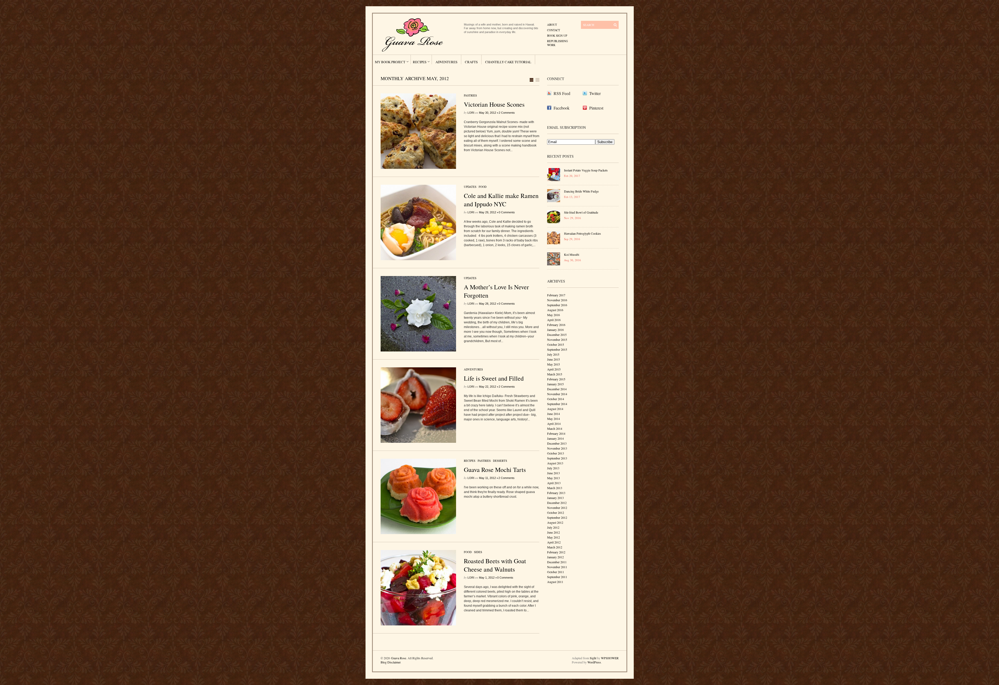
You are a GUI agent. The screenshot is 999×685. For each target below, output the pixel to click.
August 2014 (555, 409)
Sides (478, 552)
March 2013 (554, 488)
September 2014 (557, 404)
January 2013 (555, 498)
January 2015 (555, 384)
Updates (470, 187)
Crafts (471, 62)
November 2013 (557, 448)
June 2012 (553, 532)
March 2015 (554, 374)
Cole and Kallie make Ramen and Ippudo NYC (501, 199)
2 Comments (507, 112)
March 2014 (554, 428)
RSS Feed (562, 93)
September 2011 (557, 577)
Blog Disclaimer (390, 662)
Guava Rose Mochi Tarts (495, 469)
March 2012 (554, 547)
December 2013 (557, 443)
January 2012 (555, 557)
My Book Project (390, 62)
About (552, 25)
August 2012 (555, 522)
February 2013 (556, 493)
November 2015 (557, 339)
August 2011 (555, 582)
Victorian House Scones (494, 104)
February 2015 (556, 379)
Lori (471, 112)
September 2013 (557, 458)
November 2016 (557, 300)
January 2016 (555, 330)
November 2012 (557, 507)
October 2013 (555, 453)
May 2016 (553, 315)
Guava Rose (398, 658)
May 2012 (553, 537)
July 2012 (553, 527)
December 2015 (557, 334)
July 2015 (553, 354)
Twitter (595, 93)
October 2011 (555, 572)
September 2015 (557, 349)
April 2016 (554, 320)
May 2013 (553, 478)
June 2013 (553, 473)
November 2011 (557, 567)
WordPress (594, 662)
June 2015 (553, 359)
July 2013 (553, 468)
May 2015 (553, 364)
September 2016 (557, 305)
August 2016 (555, 310)
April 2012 (554, 542)
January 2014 (555, 438)
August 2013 (555, 463)
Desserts (500, 461)
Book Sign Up (557, 35)
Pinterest (596, 108)
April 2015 (554, 369)
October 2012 (555, 512)
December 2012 (557, 503)
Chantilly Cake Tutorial (508, 62)
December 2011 (557, 562)
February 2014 (556, 433)
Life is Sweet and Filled (494, 378)
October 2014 (555, 399)
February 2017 (556, 295)
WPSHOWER (610, 658)
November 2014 (557, 394)
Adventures (446, 62)
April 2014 (554, 423)
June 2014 (553, 414)
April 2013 (554, 483)
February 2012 (556, 552)
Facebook (561, 108)
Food (482, 187)
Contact (553, 30)
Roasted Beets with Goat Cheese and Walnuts (495, 565)
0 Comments (507, 212)
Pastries (470, 95)
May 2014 (553, 419)
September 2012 (557, 517)
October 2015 (555, 344)
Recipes (419, 62)
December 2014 (557, 389)
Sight (593, 658)
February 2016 (556, 325)
